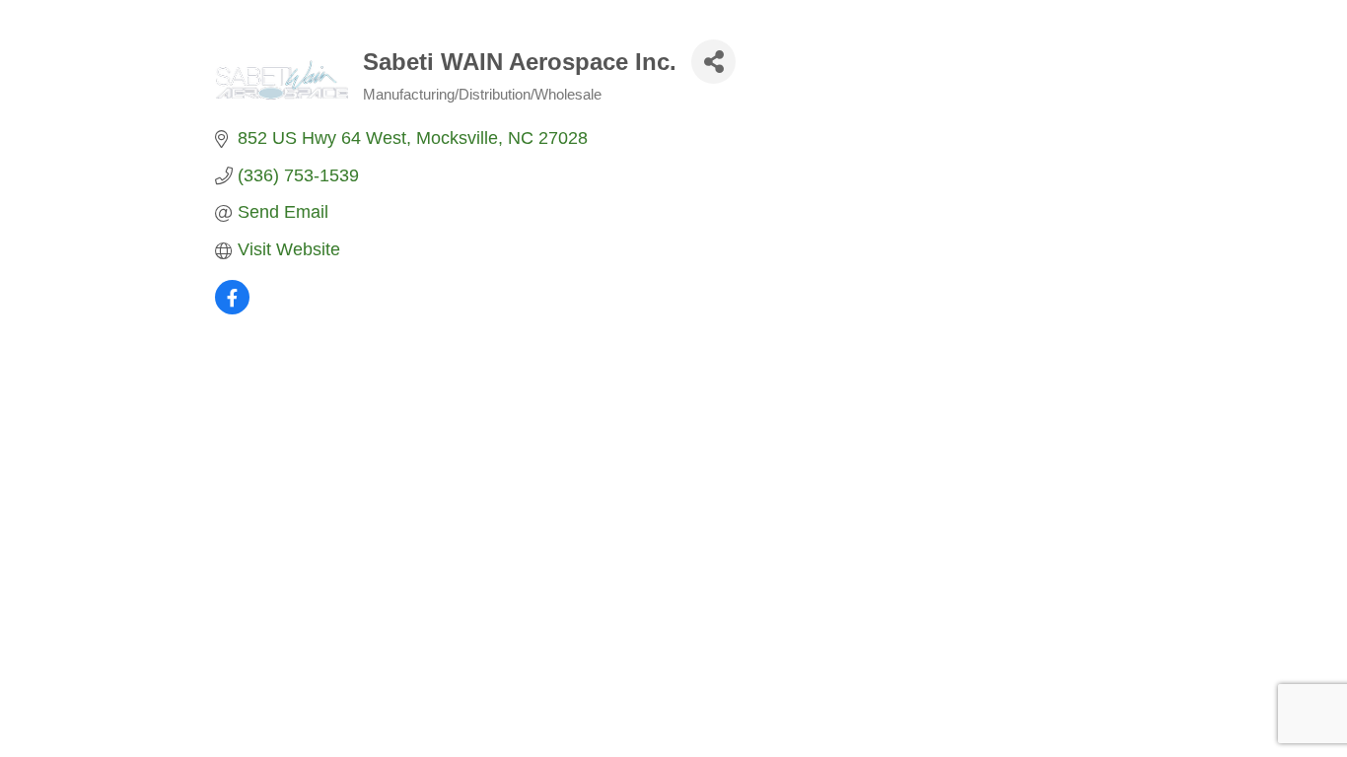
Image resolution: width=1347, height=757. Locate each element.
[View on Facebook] (232, 308)
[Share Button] (713, 61)
